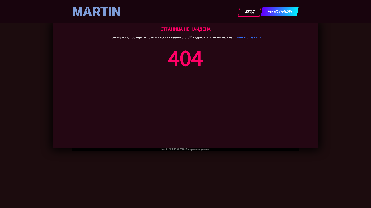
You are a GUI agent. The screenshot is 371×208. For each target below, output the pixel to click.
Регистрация (280, 11)
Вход (250, 11)
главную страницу (247, 37)
